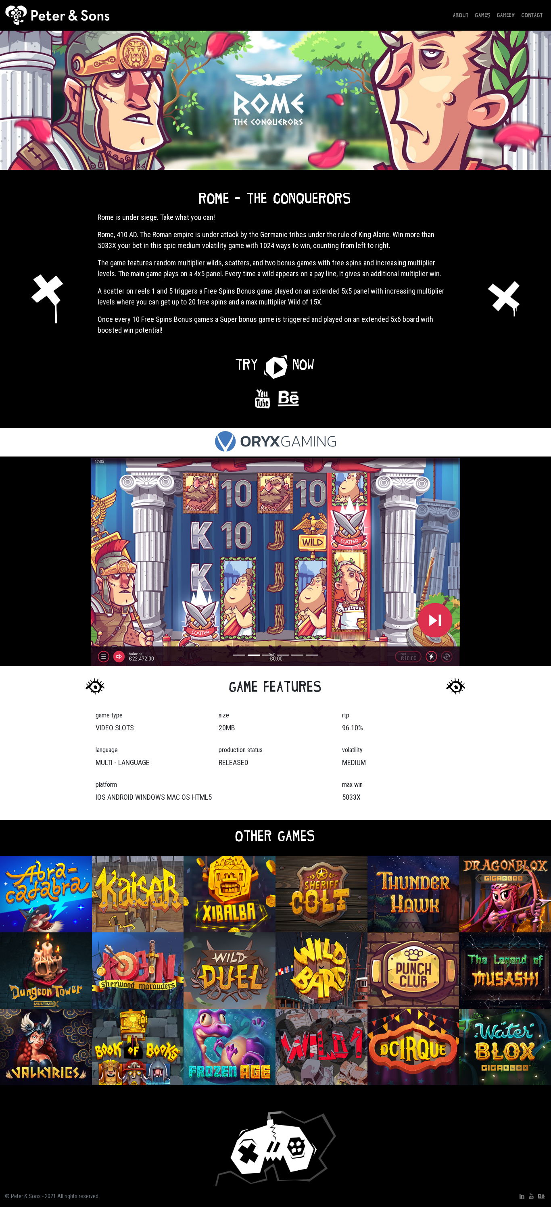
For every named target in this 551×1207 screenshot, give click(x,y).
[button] (276, 364)
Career (506, 15)
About (461, 15)
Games (482, 15)
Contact (532, 15)
